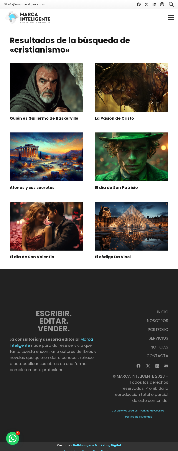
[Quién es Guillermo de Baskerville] (46, 87)
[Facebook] (139, 4)
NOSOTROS (157, 320)
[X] (146, 4)
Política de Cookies (152, 410)
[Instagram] (162, 4)
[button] (171, 17)
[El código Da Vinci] (131, 226)
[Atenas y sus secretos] (46, 156)
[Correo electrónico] (166, 366)
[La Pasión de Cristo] (131, 87)
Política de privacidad (138, 416)
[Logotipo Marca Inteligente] (27, 17)
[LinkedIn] (154, 4)
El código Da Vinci (113, 256)
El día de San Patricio (116, 187)
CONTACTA (157, 355)
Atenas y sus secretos (32, 187)
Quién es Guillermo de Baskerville (44, 118)
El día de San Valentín (32, 256)
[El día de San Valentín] (46, 226)
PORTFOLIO (158, 329)
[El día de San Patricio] (131, 156)
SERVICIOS (158, 338)
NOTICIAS (159, 347)
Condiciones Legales (125, 410)
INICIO (162, 312)
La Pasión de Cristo (114, 118)
